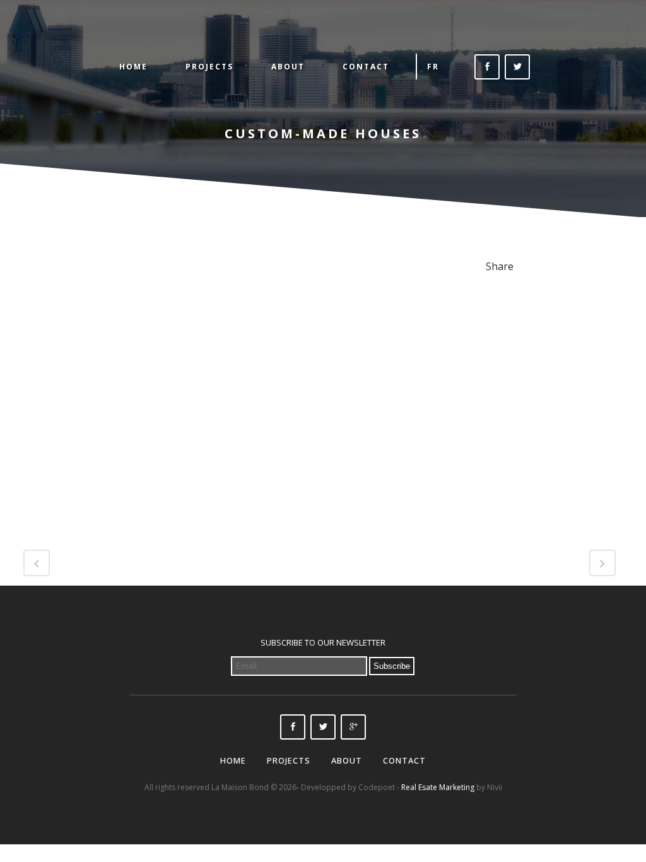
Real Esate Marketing (437, 787)
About (346, 760)
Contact (404, 760)
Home (233, 760)
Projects (288, 760)
